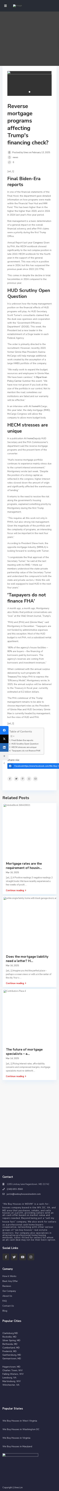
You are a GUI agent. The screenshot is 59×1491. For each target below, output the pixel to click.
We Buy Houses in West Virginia (19, 1420)
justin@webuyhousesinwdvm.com (24, 1194)
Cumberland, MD (11, 1347)
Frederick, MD (9, 1351)
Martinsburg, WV (11, 1381)
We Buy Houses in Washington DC (20, 1429)
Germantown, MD (11, 1358)
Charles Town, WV (12, 1370)
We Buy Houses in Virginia (16, 1437)
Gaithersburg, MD (11, 1354)
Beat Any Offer (10, 1281)
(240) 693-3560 (15, 1189)
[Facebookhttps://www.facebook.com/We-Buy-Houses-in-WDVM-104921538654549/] (4, 730)
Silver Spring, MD (11, 1340)
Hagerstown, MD (11, 1366)
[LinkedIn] (4, 747)
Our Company (9, 1291)
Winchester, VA (10, 1384)
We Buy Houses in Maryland (17, 1446)
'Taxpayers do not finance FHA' (26, 750)
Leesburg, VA (9, 1377)
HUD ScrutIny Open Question (25, 743)
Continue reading (15, 890)
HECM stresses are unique (23, 747)
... (26, 884)
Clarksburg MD (10, 1333)
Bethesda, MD (9, 1344)
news (15, 157)
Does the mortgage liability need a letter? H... (27, 958)
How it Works (9, 1276)
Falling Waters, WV (13, 1374)
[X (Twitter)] (4, 739)
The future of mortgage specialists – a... (24, 1051)
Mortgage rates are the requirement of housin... (24, 865)
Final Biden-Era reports (22, 740)
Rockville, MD (9, 1336)
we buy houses (23, 1230)
